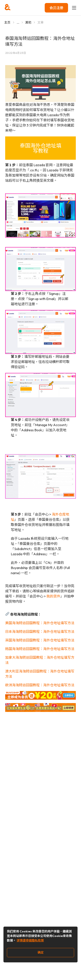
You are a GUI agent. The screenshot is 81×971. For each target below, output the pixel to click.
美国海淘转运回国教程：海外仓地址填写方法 (39, 623)
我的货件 (53, 596)
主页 (7, 22)
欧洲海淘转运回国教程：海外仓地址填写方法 (39, 685)
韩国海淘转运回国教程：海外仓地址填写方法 (39, 649)
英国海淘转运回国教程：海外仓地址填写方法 (39, 640)
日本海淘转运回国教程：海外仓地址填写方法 (39, 631)
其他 (28, 22)
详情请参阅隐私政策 (30, 940)
